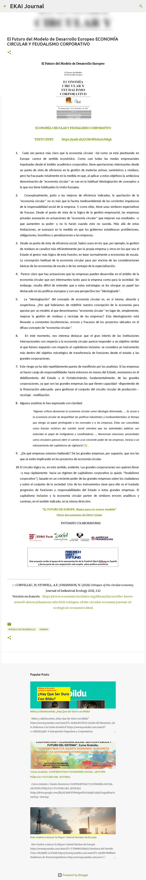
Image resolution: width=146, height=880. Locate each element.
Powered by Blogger (75, 875)
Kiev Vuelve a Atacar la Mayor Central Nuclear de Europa (63, 837)
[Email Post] (9, 625)
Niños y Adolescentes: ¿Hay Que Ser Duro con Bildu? (60, 711)
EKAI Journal (27, 6)
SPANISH (44, 629)
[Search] (49, 6)
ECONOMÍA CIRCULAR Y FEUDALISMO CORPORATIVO (73, 128)
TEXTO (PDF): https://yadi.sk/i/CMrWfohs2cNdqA (73, 139)
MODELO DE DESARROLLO (22, 629)
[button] (9, 52)
